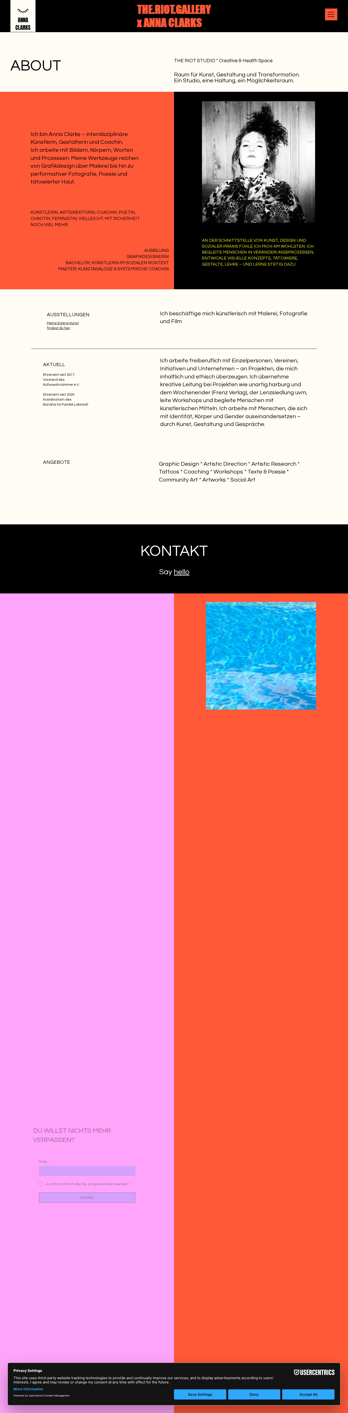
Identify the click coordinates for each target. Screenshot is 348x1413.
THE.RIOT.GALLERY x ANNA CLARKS (174, 16)
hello (181, 572)
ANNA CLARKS (23, 24)
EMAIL (44, 1153)
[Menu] (331, 14)
